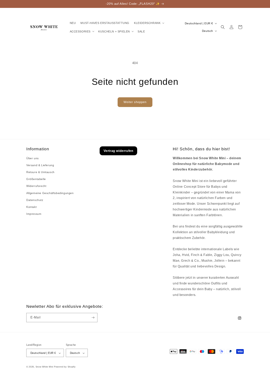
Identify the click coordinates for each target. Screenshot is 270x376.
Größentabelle (36, 179)
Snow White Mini (44, 367)
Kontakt (31, 206)
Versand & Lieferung (40, 165)
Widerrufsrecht (36, 186)
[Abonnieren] (93, 317)
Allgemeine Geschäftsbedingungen (50, 193)
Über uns (32, 158)
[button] (149, 23)
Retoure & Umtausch (40, 172)
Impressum (33, 214)
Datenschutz (34, 200)
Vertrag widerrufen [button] (118, 150)
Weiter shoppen (135, 102)
